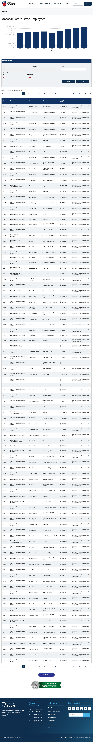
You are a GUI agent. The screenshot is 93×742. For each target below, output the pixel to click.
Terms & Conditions (79, 737)
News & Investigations (54, 711)
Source (74, 101)
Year (4, 66)
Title (44, 101)
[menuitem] (31, 3)
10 (55, 93)
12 (67, 93)
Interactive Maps (52, 717)
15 (85, 93)
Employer (34, 66)
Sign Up (86, 714)
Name (62, 66)
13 (73, 93)
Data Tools (51, 708)
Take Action (51, 720)
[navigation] (48, 3)
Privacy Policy (68, 737)
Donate (88, 3)
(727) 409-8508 (38, 718)
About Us (50, 724)
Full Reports (51, 714)
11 (61, 93)
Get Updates (78, 3)
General (31, 714)
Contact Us (88, 737)
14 (79, 93)
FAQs (61, 737)
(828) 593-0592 (38, 714)
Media (30, 718)
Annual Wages (6, 72)
